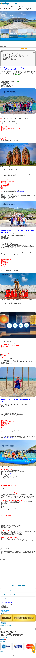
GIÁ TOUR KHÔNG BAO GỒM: (8, 58)
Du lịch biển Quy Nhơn (20, 191)
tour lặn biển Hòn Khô (7, 473)
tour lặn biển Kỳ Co (7, 472)
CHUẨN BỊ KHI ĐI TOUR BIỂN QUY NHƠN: (9, 60)
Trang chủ (1, 6)
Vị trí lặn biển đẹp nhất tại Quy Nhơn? (8, 590)
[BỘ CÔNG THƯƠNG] (3, 623)
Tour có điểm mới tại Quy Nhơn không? (8, 594)
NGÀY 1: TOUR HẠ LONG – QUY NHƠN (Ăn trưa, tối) (11, 54)
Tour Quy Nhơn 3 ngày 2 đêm (8, 437)
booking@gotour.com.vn (8, 86)
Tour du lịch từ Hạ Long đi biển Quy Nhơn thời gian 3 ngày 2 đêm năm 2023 (14, 53)
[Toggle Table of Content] (33, 52)
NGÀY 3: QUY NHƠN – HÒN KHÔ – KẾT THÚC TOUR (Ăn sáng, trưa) (13, 56)
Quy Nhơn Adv (15, 655)
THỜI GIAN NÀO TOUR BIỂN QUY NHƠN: (9, 59)
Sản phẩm (5, 6)
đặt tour (18, 39)
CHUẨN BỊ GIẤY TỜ (6, 61)
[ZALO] (33, 649)
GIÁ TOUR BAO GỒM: (6, 57)
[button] (34, 20)
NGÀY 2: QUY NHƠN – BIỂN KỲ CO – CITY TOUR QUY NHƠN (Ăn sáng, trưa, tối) (15, 55)
